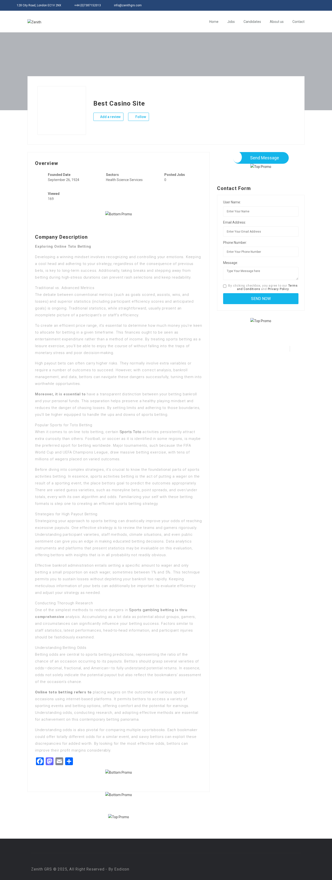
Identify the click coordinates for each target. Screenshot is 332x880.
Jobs (231, 22)
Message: (230, 263)
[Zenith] (34, 22)
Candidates (252, 22)
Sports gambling (144, 610)
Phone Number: (235, 243)
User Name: (232, 202)
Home (213, 22)
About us (277, 22)
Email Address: (234, 222)
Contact (298, 22)
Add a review (110, 117)
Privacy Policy (278, 289)
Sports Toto (130, 432)
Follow (140, 117)
